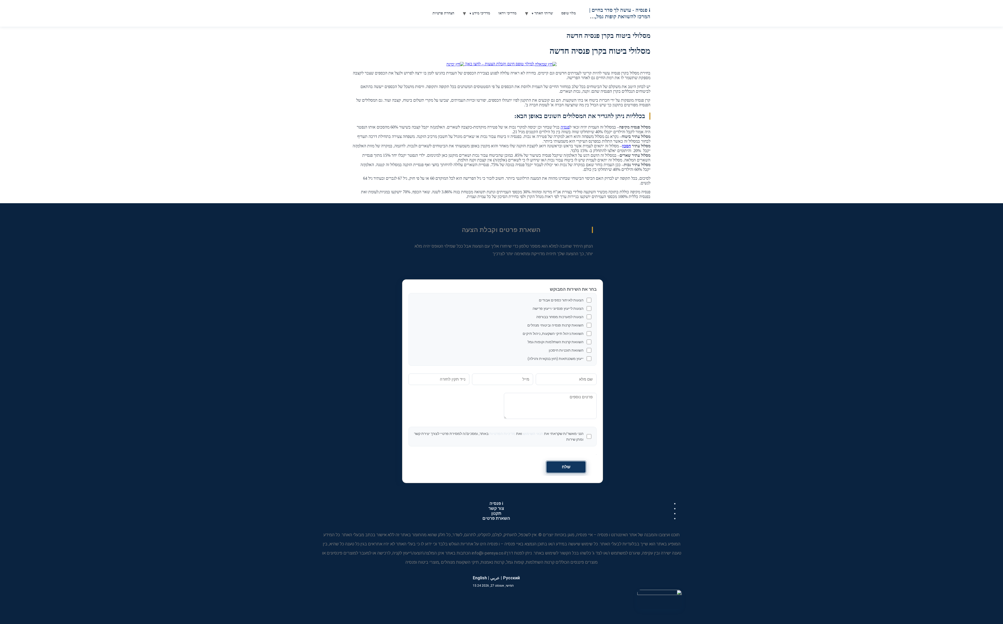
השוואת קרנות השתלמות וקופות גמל (556, 342)
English (480, 577)
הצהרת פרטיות (443, 13)
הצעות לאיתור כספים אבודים (561, 300)
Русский (511, 577)
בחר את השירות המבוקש (573, 289)
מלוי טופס (568, 13)
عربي (495, 577)
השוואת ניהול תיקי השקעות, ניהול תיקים (553, 333)
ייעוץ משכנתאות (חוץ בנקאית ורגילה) (556, 359)
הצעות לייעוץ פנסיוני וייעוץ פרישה (558, 308)
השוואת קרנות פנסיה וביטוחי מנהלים (555, 325)
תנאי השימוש (533, 433)
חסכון (626, 146)
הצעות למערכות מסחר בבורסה (560, 317)
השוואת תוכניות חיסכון (566, 350)
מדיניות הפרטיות (502, 433)
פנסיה (565, 127)
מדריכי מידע (481, 13)
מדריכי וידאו (507, 13)
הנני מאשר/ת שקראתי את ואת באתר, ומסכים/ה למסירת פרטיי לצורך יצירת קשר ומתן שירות (499, 436)
